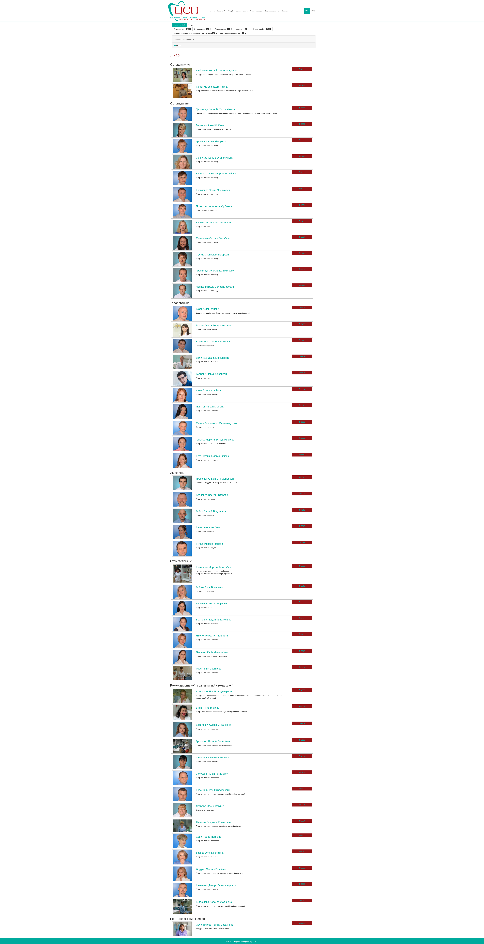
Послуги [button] (220, 10)
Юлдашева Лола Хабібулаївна (214, 902)
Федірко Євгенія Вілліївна (211, 869)
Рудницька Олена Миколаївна (213, 222)
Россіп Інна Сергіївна (208, 668)
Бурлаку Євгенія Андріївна (211, 603)
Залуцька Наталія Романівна (213, 757)
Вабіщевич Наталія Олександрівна (216, 70)
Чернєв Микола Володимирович (215, 286)
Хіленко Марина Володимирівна (215, 439)
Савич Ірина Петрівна (208, 836)
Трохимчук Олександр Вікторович (215, 270)
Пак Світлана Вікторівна (210, 406)
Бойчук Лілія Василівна (209, 587)
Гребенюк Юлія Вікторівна (211, 141)
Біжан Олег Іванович (208, 309)
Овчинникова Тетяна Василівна (214, 924)
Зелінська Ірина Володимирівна (214, 157)
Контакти (286, 10)
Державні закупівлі (272, 10)
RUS (313, 10)
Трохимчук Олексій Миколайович (215, 109)
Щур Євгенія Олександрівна (212, 456)
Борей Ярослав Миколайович (213, 341)
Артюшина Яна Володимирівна (214, 691)
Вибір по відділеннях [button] (184, 39)
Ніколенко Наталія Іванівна (212, 635)
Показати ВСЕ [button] (179, 24)
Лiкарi (230, 10)
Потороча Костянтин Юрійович (214, 206)
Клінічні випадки (256, 10)
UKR (307, 10)
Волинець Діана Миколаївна (212, 357)
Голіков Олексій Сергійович (212, 374)
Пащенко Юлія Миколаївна (212, 652)
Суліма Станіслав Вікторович (213, 254)
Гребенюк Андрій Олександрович (215, 478)
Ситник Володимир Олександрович (216, 423)
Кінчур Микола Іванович (210, 543)
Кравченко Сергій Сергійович (213, 190)
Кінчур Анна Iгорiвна (208, 527)
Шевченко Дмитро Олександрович (216, 885)
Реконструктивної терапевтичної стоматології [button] (194, 33)
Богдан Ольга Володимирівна (213, 325)
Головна (211, 10)
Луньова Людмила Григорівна (213, 822)
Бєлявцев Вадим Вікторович (212, 495)
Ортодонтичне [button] (181, 29)
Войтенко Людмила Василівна (213, 619)
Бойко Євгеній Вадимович (211, 511)
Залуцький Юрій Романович (212, 773)
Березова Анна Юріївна (210, 125)
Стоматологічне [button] (260, 29)
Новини (238, 10)
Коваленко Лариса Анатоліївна (214, 567)
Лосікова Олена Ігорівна (210, 806)
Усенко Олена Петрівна (209, 852)
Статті (245, 10)
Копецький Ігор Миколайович (213, 790)
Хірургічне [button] (241, 29)
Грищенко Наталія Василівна (213, 741)
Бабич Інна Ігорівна (207, 707)
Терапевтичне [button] (222, 29)
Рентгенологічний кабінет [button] (231, 33)
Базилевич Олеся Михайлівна (213, 724)
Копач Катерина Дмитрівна (212, 86)
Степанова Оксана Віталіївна (213, 238)
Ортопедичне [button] (201, 29)
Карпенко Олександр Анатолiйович (216, 173)
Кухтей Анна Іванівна (208, 390)
